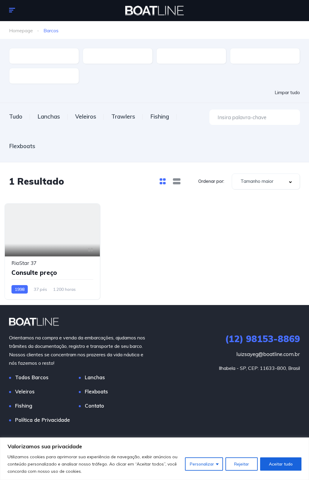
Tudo (15, 116)
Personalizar (202, 464)
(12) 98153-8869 (262, 339)
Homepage (21, 30)
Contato (94, 405)
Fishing (159, 116)
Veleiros (85, 116)
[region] (154, 458)
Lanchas (48, 116)
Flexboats (22, 146)
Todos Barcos (32, 377)
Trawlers (123, 116)
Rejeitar (241, 464)
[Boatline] (154, 10)
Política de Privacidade (42, 420)
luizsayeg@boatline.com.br (268, 354)
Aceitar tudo (281, 464)
